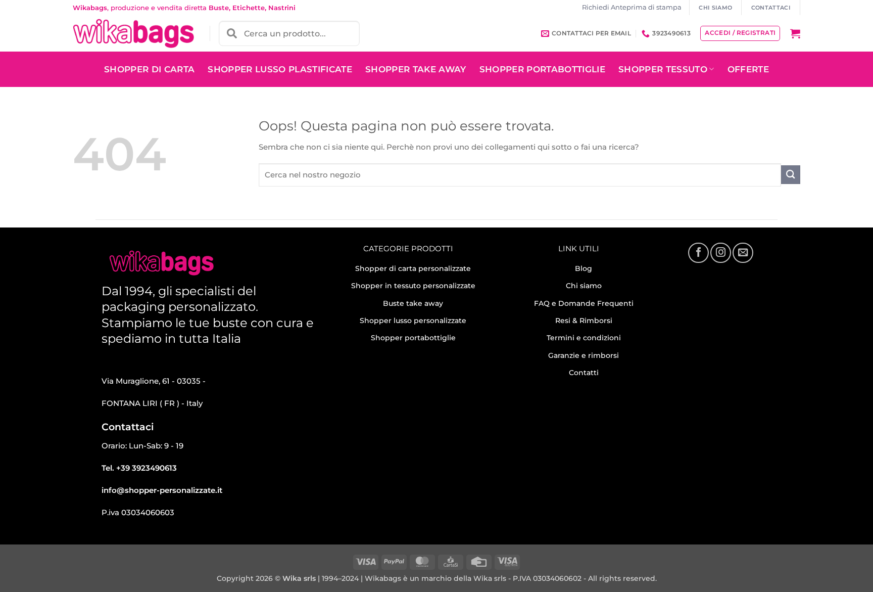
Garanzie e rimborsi (583, 355)
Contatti (584, 372)
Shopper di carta (149, 69)
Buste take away (413, 303)
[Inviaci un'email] (743, 253)
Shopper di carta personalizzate (413, 268)
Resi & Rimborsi (583, 320)
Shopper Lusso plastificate (280, 69)
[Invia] (790, 174)
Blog (583, 268)
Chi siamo (584, 285)
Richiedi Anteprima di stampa (632, 7)
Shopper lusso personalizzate (413, 320)
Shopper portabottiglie (413, 337)
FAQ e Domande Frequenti (584, 303)
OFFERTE (748, 69)
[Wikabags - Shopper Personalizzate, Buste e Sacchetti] (133, 33)
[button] (795, 33)
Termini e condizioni (584, 337)
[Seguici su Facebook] (698, 253)
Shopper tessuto (662, 69)
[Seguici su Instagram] (720, 253)
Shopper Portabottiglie (542, 69)
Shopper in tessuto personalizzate (413, 285)
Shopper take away (415, 69)
